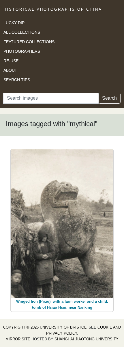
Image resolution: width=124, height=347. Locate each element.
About (10, 70)
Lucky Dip (14, 22)
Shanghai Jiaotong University (87, 339)
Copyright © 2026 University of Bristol (44, 327)
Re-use (10, 60)
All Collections (21, 32)
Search (109, 98)
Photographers (21, 51)
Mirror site (17, 339)
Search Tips (16, 79)
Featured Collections (29, 41)
